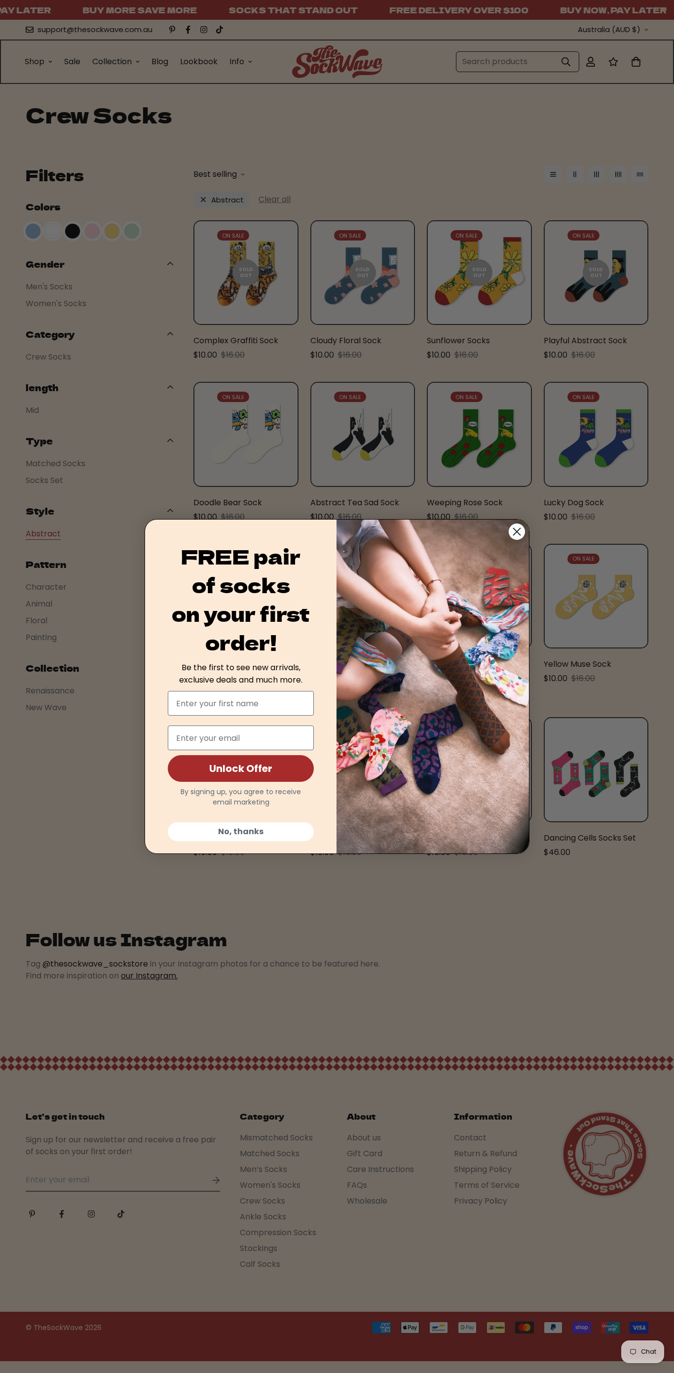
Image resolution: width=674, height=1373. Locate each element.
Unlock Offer (240, 768)
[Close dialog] (516, 531)
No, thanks (240, 831)
